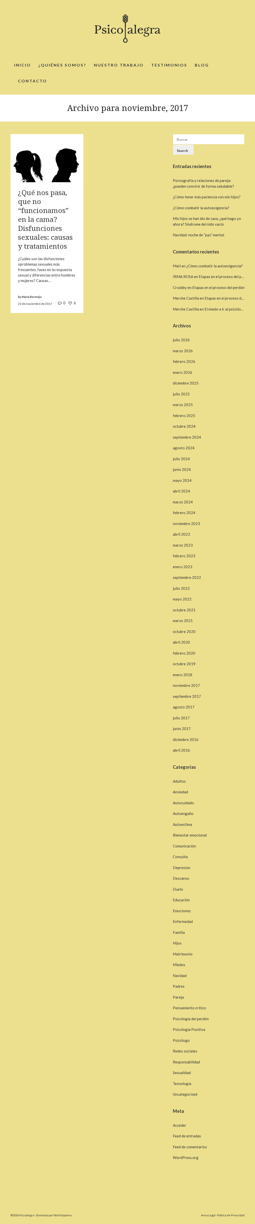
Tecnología (182, 1083)
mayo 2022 (182, 599)
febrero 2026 (184, 361)
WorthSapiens (63, 1215)
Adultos (179, 781)
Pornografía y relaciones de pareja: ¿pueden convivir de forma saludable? (203, 183)
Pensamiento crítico (189, 1008)
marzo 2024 (183, 502)
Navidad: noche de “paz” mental (198, 235)
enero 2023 (182, 566)
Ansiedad (180, 792)
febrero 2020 (184, 653)
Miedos (179, 964)
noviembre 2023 (186, 523)
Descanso (181, 878)
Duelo (178, 889)
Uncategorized (185, 1094)
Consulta (180, 856)
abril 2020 (181, 642)
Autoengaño (183, 813)
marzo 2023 (183, 545)
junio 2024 (182, 469)
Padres (179, 986)
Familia (179, 932)
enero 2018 (182, 674)
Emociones (182, 911)
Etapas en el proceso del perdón (225, 276)
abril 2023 (181, 534)
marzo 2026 (183, 351)
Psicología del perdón (191, 1018)
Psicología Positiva (189, 1029)
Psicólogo (181, 1040)
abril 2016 (181, 750)
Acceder (179, 1125)
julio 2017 (181, 718)
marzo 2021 (183, 620)
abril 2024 (181, 491)
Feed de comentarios (190, 1147)
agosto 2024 (183, 448)
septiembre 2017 (187, 696)
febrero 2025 (184, 415)
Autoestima (182, 824)
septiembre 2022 (187, 577)
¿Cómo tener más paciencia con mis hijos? (207, 197)
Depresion (181, 867)
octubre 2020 (184, 631)
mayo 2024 (182, 480)
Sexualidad (182, 1072)
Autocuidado (183, 803)
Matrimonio (182, 954)
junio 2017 (182, 728)
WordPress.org (185, 1157)
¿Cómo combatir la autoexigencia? (201, 208)
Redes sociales (185, 1051)
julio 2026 (181, 340)
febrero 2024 (184, 512)
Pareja (178, 997)
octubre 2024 (184, 426)
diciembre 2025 (185, 383)
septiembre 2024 (187, 437)
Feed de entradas (187, 1136)
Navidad (180, 975)
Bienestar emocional (190, 835)
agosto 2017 (183, 707)
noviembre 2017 (186, 685)
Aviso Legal (208, 1215)
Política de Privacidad (231, 1215)
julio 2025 (181, 394)
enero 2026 (182, 372)
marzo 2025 (183, 404)
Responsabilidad (186, 1062)
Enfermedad (183, 921)
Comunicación (184, 846)
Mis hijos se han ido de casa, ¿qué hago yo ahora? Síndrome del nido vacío (207, 221)
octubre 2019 (184, 664)
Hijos (177, 943)
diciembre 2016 (185, 739)
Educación (181, 900)
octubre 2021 (184, 610)
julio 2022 (181, 588)
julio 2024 (181, 458)
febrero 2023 (184, 556)
